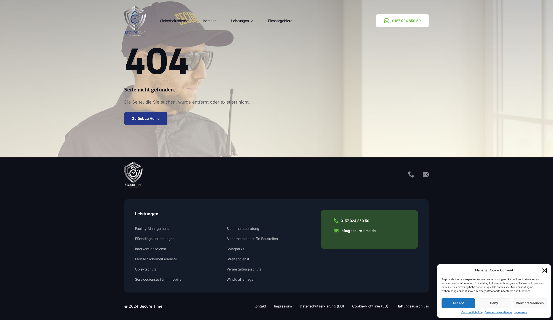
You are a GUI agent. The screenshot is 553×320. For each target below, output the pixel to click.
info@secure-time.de (358, 230)
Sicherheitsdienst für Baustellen (252, 238)
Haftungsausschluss (412, 306)
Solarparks (235, 248)
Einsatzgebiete (280, 20)
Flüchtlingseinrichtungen (155, 238)
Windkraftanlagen (241, 279)
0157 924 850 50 (406, 20)
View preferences (530, 303)
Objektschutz (146, 269)
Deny (494, 303)
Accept (458, 303)
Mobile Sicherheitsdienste (156, 259)
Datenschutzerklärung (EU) (322, 306)
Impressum (520, 312)
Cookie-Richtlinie (472, 312)
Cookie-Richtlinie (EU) (370, 306)
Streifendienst (238, 259)
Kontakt (209, 20)
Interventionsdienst (150, 248)
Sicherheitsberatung (243, 228)
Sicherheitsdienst (174, 20)
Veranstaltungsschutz (244, 269)
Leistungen (240, 20)
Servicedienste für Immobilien (159, 279)
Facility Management (152, 228)
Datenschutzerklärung (498, 312)
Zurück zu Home (145, 118)
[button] (544, 270)
